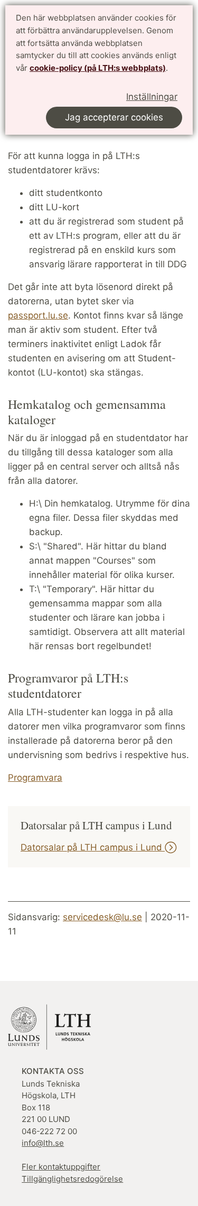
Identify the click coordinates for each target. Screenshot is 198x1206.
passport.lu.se (38, 315)
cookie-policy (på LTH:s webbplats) (98, 68)
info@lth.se (43, 1143)
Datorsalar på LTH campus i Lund (93, 847)
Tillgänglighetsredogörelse (72, 1179)
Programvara (35, 777)
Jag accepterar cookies (114, 117)
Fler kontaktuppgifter (61, 1167)
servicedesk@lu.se (102, 917)
